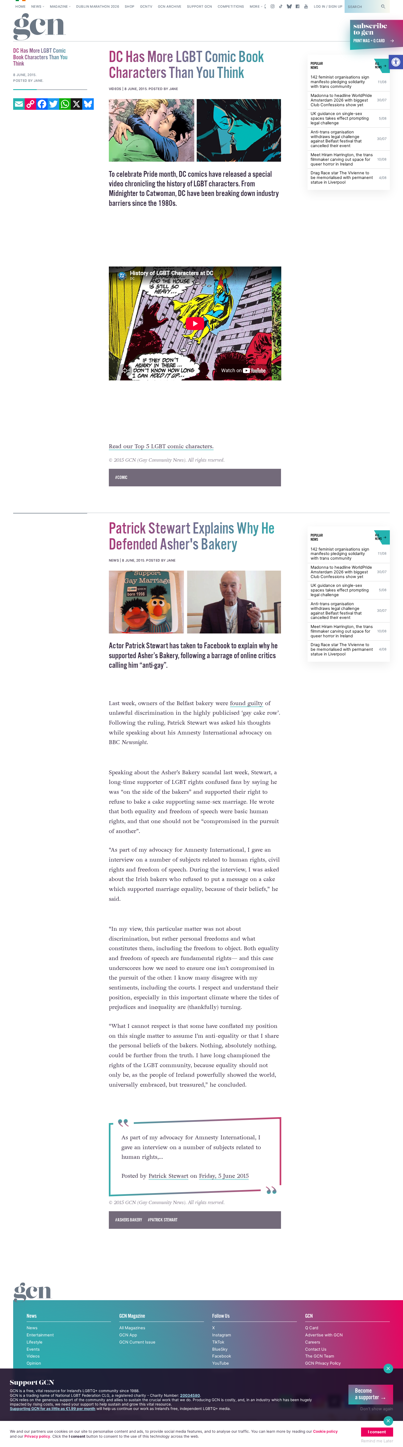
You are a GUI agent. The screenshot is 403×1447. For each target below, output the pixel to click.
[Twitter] (53, 104)
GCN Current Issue (137, 1342)
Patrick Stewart (168, 1176)
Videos (33, 1356)
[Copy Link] (30, 104)
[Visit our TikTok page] (280, 6)
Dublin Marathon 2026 (97, 6)
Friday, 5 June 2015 (223, 1176)
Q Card (311, 1327)
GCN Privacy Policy (323, 1363)
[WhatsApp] (65, 104)
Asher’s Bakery (158, 656)
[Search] (383, 6)
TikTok (218, 1342)
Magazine (59, 6)
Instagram (221, 1335)
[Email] (19, 104)
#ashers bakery (128, 1220)
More (255, 6)
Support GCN (199, 6)
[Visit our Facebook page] (297, 6)
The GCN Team (319, 1356)
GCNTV (146, 6)
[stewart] (195, 602)
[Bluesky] (88, 104)
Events (33, 1349)
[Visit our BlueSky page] (289, 6)
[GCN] (33, 1297)
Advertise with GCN (324, 1335)
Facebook (221, 1356)
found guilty (246, 703)
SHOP (129, 6)
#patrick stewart (162, 1220)
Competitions (231, 6)
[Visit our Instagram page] (272, 6)
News (36, 6)
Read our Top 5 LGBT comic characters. (161, 446)
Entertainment (40, 1335)
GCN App (128, 1335)
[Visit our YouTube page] (305, 6)
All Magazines (132, 1327)
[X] (76, 104)
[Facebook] (42, 104)
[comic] (195, 130)
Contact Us (316, 1349)
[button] (396, 62)
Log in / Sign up (328, 6)
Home (20, 6)
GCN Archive (169, 6)
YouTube (220, 1363)
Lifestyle (34, 1342)
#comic (121, 478)
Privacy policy (37, 1436)
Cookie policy (325, 1431)
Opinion (34, 1363)
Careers (312, 1342)
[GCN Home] (39, 27)
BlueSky (220, 1349)
